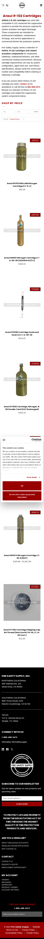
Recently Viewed (10, 887)
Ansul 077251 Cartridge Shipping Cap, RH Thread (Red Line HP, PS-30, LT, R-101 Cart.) (22, 632)
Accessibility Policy (13, 933)
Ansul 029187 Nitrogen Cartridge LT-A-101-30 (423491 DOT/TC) (22, 259)
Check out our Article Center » (14, 914)
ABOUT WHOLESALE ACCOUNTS (15, 843)
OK (22, 486)
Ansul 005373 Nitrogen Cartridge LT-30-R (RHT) (22, 556)
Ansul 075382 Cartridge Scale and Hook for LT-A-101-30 (22, 333)
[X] (12, 749)
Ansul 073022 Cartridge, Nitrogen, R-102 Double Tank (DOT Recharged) (22, 408)
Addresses (7, 885)
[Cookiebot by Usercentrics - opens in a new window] (31, 440)
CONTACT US (7, 861)
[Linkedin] (3, 749)
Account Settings (10, 890)
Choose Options (23, 531)
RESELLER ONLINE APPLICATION (15, 846)
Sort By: (6, 119)
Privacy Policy (28, 930)
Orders (5, 880)
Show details (32, 477)
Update (36, 111)
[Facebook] (7, 749)
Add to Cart (23, 159)
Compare (25, 153)
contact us (25, 84)
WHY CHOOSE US (9, 849)
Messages (6, 882)
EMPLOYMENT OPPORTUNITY (14, 867)
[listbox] (17, 119)
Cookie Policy (32, 933)
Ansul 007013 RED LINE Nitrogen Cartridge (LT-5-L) (22, 184)
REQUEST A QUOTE (10, 864)
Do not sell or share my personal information (22, 496)
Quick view (19, 153)
